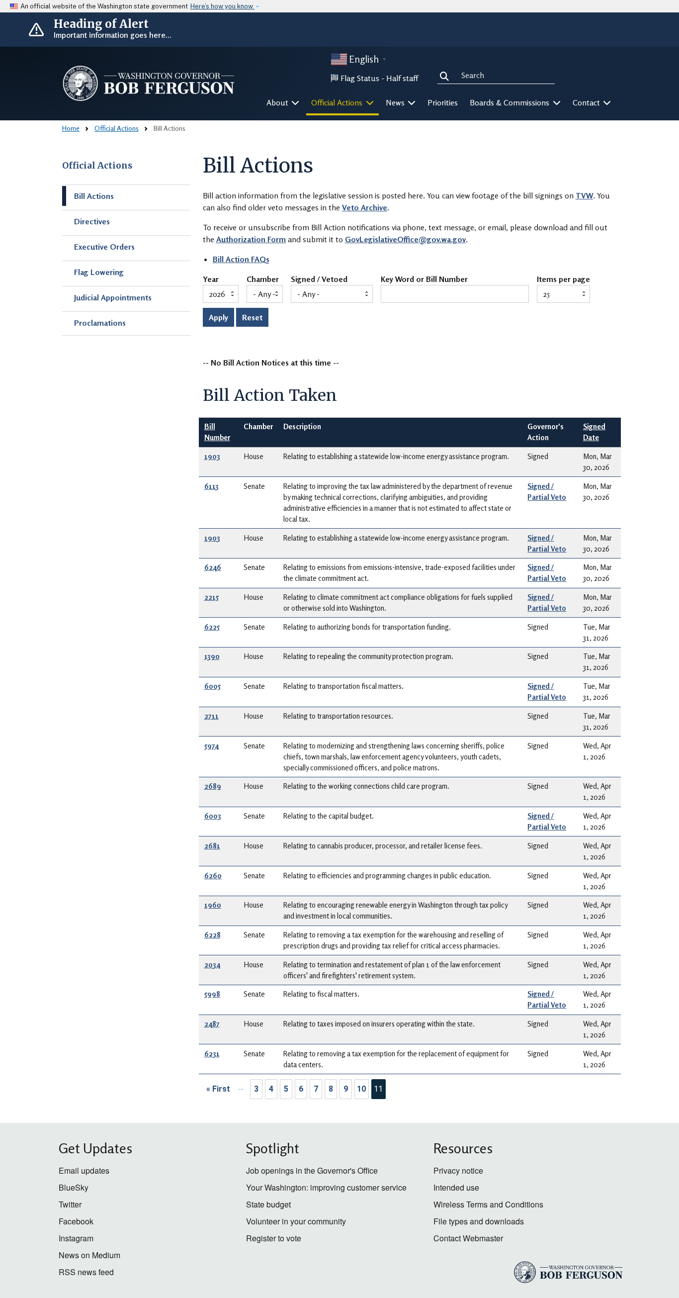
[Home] (149, 83)
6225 (212, 627)
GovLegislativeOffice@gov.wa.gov (405, 239)
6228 (212, 934)
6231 (212, 1053)
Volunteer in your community (296, 1221)
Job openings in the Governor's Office (312, 1170)
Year (211, 279)
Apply (218, 317)
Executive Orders (104, 247)
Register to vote (273, 1238)
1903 (212, 456)
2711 (211, 716)
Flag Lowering (99, 272)
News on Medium (89, 1255)
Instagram (76, 1238)
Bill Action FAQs (241, 259)
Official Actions (116, 128)
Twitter (70, 1204)
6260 (213, 875)
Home (71, 128)
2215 (211, 597)
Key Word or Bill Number (424, 279)
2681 (212, 845)
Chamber (263, 279)
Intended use (456, 1187)
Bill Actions (94, 196)
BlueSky (73, 1187)
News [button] (396, 102)
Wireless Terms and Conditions (488, 1204)
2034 (212, 964)
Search (446, 75)
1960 (212, 905)
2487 (212, 1024)
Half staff (402, 78)
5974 (211, 746)
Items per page (563, 279)
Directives (92, 221)
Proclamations (100, 323)
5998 (212, 994)
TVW (584, 195)
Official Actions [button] (337, 102)
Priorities (442, 102)
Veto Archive (364, 207)
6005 (212, 686)
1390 (212, 656)
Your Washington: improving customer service (326, 1187)
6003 (212, 816)
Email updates (84, 1170)
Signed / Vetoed (319, 279)
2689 (212, 786)
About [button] (278, 102)
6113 (211, 486)
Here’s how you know (222, 6)
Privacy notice (458, 1170)
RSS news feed (86, 1272)
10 (361, 1089)
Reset (252, 317)
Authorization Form (251, 239)
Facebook (76, 1221)
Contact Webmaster (468, 1238)
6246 (212, 567)
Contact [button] (587, 102)
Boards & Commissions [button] (510, 102)
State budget (268, 1204)
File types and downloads (478, 1221)
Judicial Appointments (113, 297)
